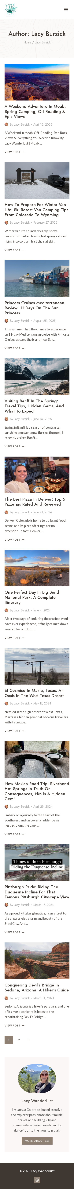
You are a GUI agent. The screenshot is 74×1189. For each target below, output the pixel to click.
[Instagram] (37, 1180)
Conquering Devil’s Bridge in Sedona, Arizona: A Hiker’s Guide (37, 987)
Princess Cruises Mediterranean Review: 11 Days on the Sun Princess (34, 308)
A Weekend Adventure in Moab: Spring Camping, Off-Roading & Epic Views (35, 111)
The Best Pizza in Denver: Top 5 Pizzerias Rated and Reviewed (35, 501)
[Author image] (6, 124)
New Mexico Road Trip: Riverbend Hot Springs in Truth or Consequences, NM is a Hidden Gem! (37, 791)
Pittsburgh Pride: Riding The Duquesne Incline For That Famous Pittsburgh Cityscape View (37, 892)
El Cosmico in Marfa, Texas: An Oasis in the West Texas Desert (34, 692)
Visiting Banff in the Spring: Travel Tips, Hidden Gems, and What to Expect (34, 406)
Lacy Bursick (22, 124)
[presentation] (37, 82)
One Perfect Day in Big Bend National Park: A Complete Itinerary (32, 597)
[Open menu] (66, 9)
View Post (14, 152)
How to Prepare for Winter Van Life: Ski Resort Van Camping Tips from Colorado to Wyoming (36, 209)
